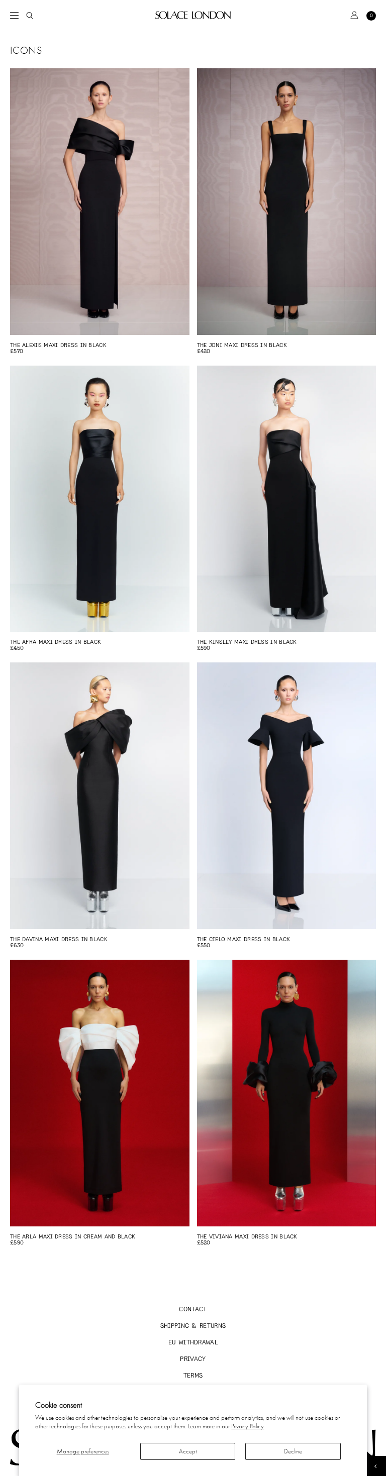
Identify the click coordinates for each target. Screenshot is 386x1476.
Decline (293, 1451)
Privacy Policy (247, 1426)
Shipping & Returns (193, 1325)
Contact (193, 1309)
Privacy (193, 1358)
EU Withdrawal (193, 1342)
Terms (193, 1375)
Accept (188, 1451)
